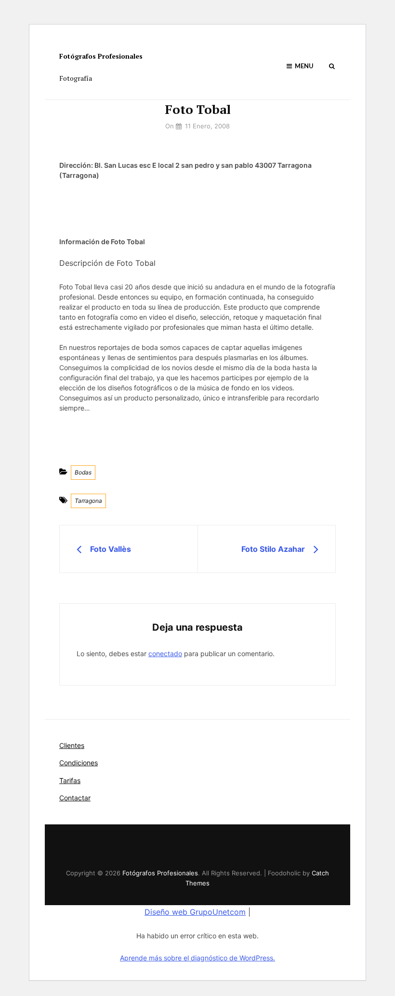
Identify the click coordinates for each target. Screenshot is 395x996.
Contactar (75, 798)
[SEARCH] (332, 66)
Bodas (83, 472)
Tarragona (88, 500)
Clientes (71, 745)
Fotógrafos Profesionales (101, 56)
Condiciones (78, 763)
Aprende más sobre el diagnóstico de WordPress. (197, 958)
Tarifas (69, 780)
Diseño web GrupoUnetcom (195, 912)
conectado (165, 653)
